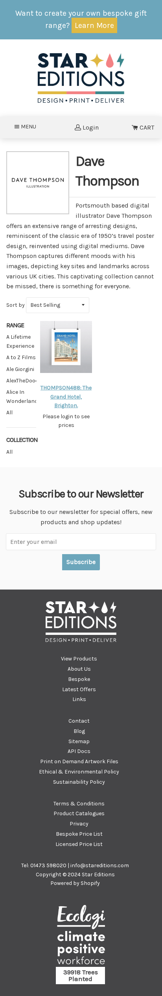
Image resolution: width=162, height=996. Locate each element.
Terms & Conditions (79, 803)
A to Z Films (21, 357)
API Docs (79, 751)
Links (79, 699)
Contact (79, 721)
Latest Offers (79, 689)
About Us (79, 669)
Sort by (15, 305)
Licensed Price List (79, 844)
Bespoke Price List (79, 834)
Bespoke (79, 679)
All (9, 452)
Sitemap (79, 741)
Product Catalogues (79, 813)
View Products (79, 658)
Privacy (79, 823)
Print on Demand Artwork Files (79, 761)
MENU (31, 126)
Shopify (90, 883)
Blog (79, 731)
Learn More (94, 25)
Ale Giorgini (20, 369)
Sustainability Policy (79, 782)
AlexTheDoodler (25, 380)
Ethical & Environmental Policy (79, 771)
